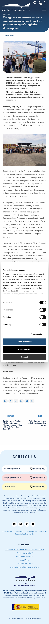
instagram (20, 524)
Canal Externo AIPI (24, 564)
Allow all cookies (24, 342)
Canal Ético (24, 560)
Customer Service (24, 487)
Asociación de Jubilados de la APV (23, 567)
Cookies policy (31, 531)
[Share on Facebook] (5, 401)
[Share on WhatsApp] (21, 401)
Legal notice (19, 531)
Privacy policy (7, 531)
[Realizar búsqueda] (44, 2)
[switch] (44, 310)
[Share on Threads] (32, 401)
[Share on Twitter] (10, 401)
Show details (36, 334)
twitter (26, 524)
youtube (32, 524)
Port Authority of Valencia (24, 469)
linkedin (14, 524)
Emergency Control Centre (25, 478)
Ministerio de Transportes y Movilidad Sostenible (23, 549)
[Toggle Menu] (44, 10)
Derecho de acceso (23, 556)
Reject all (24, 357)
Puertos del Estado (24, 553)
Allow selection (24, 349)
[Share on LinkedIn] (16, 401)
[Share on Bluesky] (26, 401)
